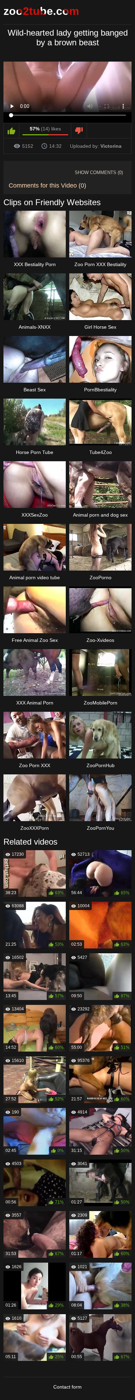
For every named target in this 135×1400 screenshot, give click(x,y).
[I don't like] (79, 130)
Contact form (67, 1387)
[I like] (11, 130)
